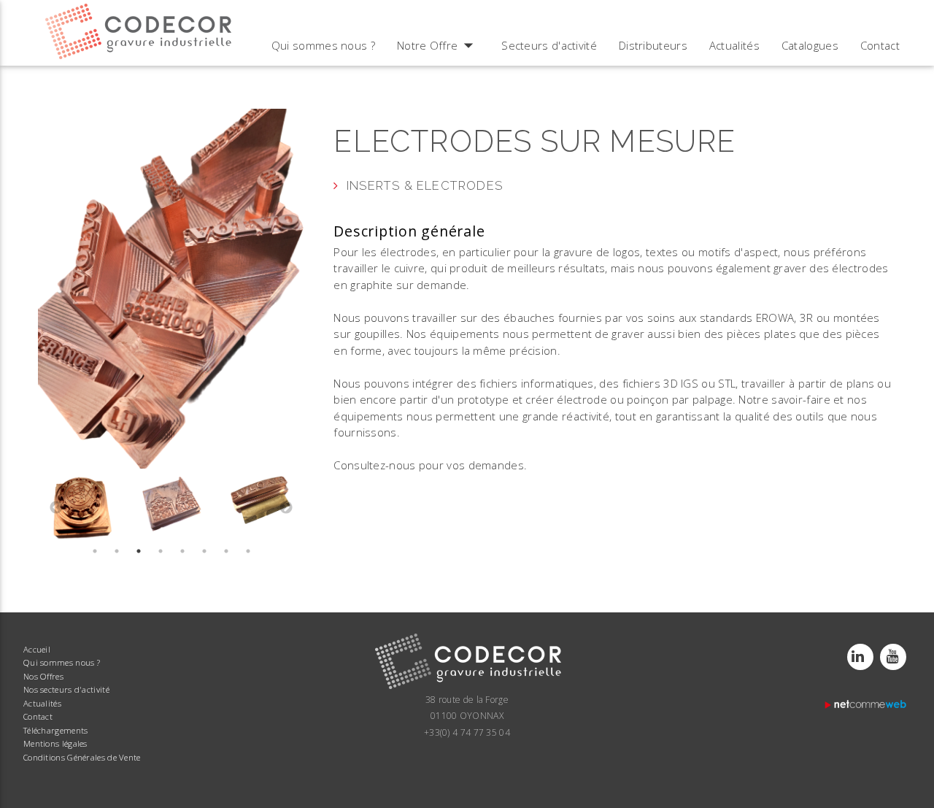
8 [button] (248, 551)
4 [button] (160, 551)
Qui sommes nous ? (323, 45)
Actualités (734, 45)
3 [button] (138, 551)
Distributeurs (653, 45)
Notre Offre (438, 45)
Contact (880, 45)
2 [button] (116, 551)
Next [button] (286, 508)
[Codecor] (467, 687)
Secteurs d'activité (549, 45)
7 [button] (226, 551)
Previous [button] (56, 508)
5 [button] (182, 551)
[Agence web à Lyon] (867, 707)
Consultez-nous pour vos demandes (428, 465)
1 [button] (95, 551)
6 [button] (204, 551)
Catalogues (809, 45)
